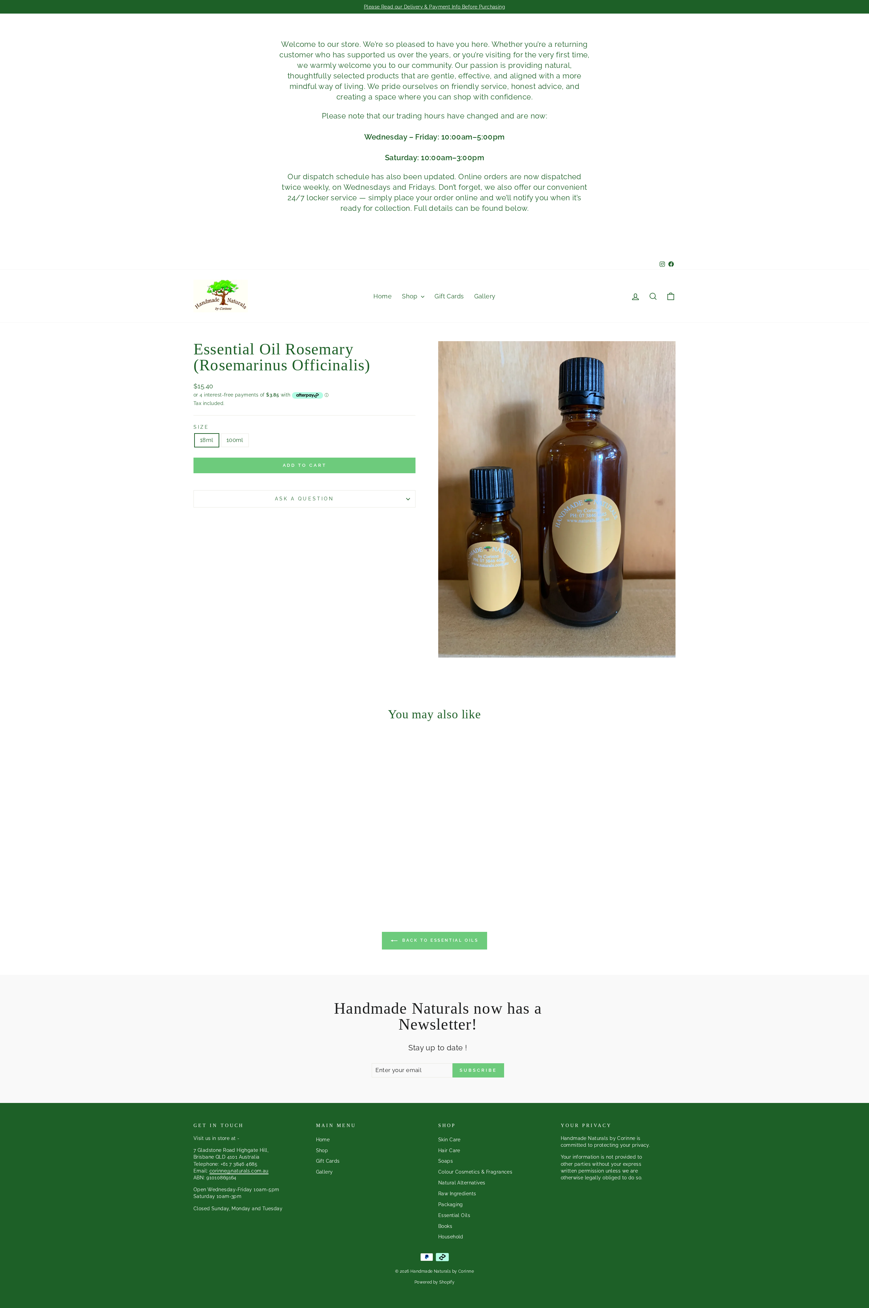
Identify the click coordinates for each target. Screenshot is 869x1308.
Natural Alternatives (461, 1182)
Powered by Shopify (434, 1282)
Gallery (485, 296)
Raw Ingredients (457, 1193)
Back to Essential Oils (439, 940)
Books (445, 1226)
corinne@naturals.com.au (239, 1171)
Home (382, 296)
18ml (207, 440)
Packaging (450, 1204)
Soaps (445, 1161)
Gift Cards (449, 296)
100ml (234, 440)
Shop (410, 296)
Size (201, 427)
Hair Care (449, 1150)
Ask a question (304, 498)
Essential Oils (454, 1215)
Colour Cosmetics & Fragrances (475, 1172)
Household (450, 1236)
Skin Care (449, 1139)
